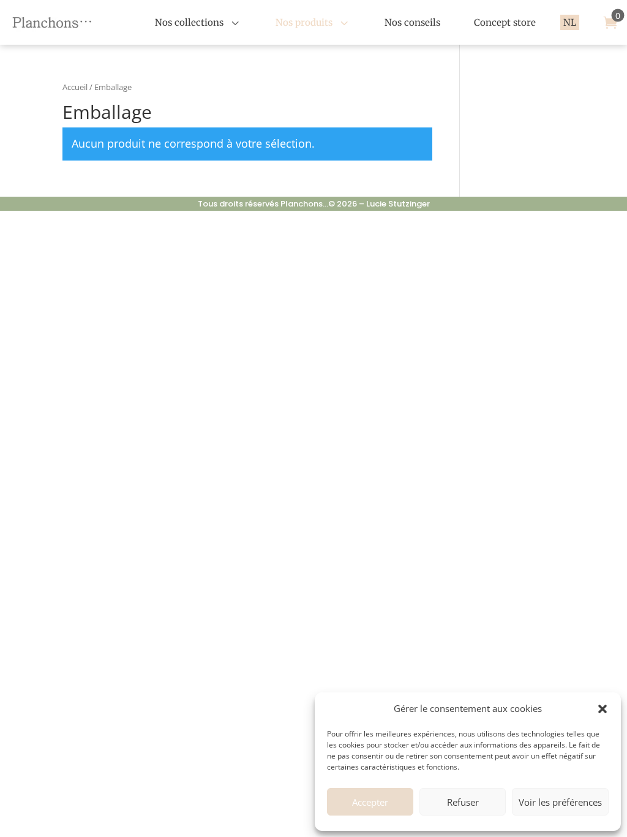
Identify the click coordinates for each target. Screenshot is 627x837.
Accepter (370, 802)
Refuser (463, 802)
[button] (602, 709)
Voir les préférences (560, 802)
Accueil (75, 87)
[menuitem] (198, 22)
